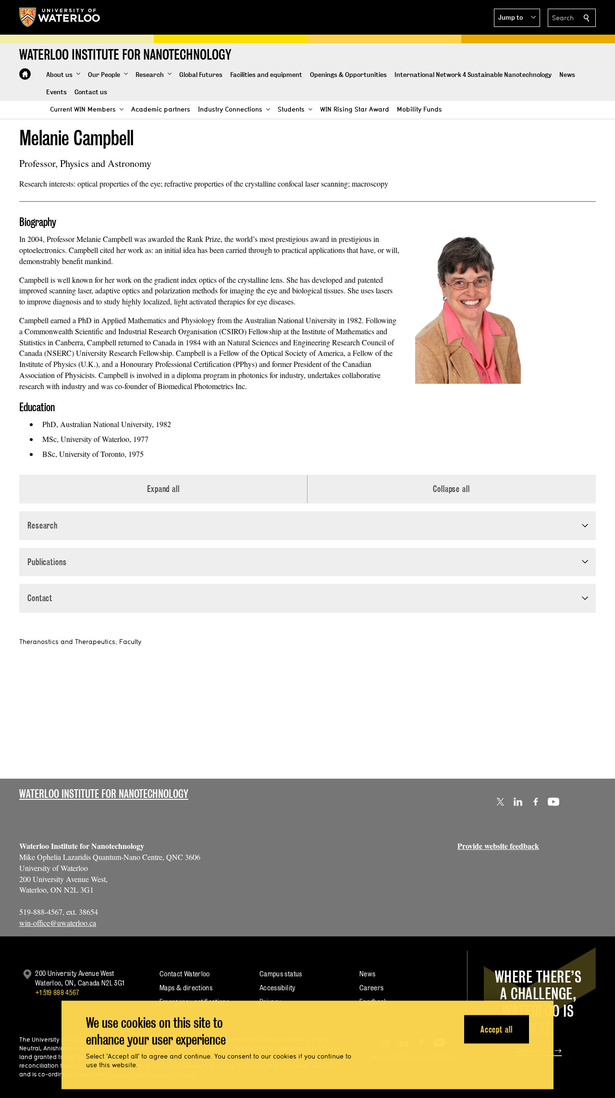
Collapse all (451, 489)
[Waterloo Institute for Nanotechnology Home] (25, 74)
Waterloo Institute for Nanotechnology (103, 793)
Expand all (163, 489)
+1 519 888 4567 (57, 992)
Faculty (130, 641)
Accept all (496, 1029)
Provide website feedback (498, 845)
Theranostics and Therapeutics (67, 641)
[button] (517, 17)
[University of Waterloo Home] (60, 17)
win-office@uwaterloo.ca (57, 923)
